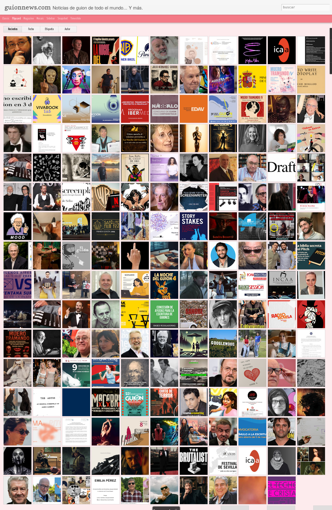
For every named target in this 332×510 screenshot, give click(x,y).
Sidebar (51, 18)
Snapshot (63, 18)
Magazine (28, 18)
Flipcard (16, 18)
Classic (5, 18)
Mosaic (40, 18)
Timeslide (75, 18)
